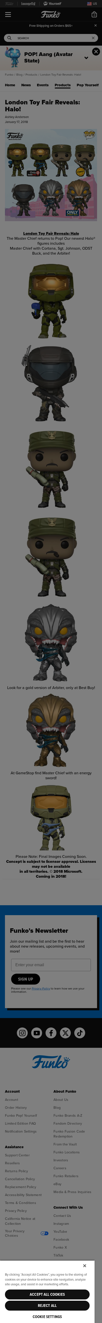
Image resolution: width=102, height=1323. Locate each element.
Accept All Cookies (47, 1294)
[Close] (84, 1265)
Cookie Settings (47, 1316)
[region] (47, 1291)
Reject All (47, 1305)
